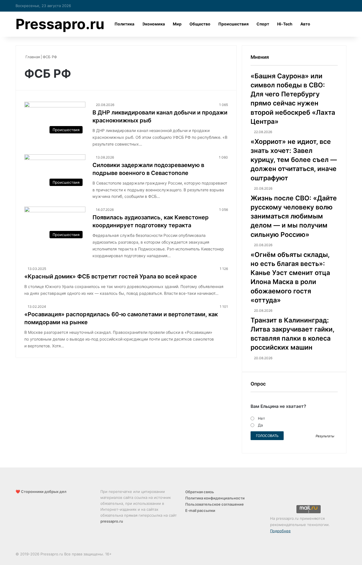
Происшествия (233, 23)
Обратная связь (199, 492)
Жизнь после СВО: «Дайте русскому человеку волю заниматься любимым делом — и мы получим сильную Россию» (294, 216)
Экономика (153, 23)
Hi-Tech (284, 23)
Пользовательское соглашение (214, 504)
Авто (305, 23)
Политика (124, 23)
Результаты (325, 436)
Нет (261, 418)
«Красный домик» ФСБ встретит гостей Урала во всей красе (110, 276)
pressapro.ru (111, 521)
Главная (32, 57)
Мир (177, 23)
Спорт (263, 23)
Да (260, 425)
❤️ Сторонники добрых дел (41, 491)
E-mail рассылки (200, 510)
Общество (199, 23)
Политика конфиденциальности (215, 498)
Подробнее (280, 531)
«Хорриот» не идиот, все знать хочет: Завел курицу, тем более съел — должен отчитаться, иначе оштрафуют (294, 160)
